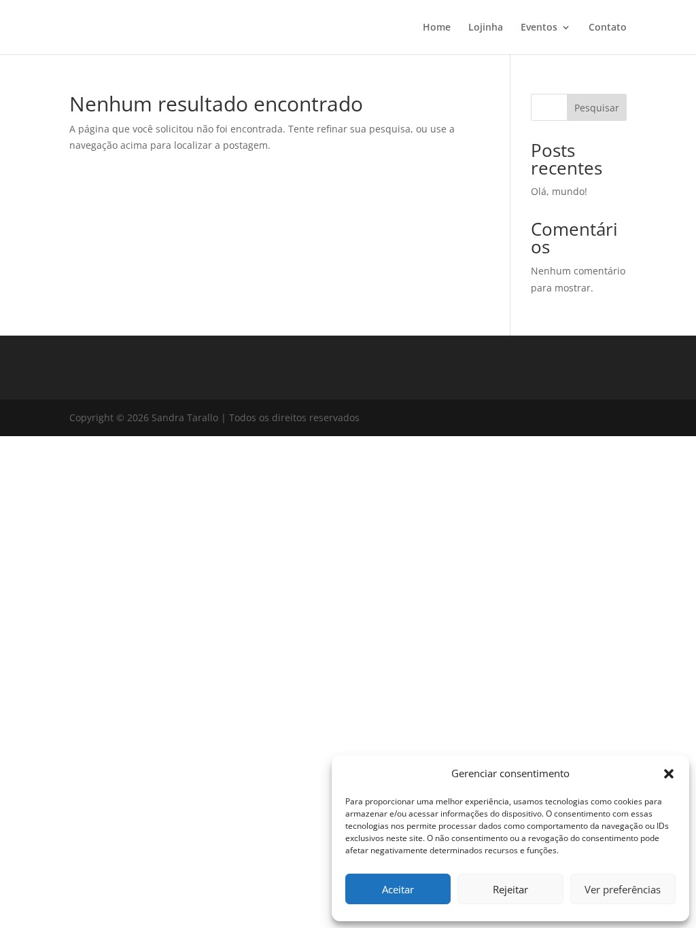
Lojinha (485, 27)
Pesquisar (596, 107)
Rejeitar (510, 889)
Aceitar (398, 889)
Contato (608, 27)
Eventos (539, 27)
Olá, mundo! (559, 191)
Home (437, 27)
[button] (669, 774)
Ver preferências (623, 889)
